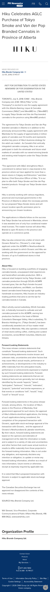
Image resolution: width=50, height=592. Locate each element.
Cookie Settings (14, 581)
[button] (25, 49)
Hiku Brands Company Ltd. (14, 538)
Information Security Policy (26, 578)
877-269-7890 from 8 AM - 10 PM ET (24, 569)
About (25, 559)
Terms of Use (7, 578)
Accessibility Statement (33, 581)
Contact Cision (25, 554)
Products (25, 557)
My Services (24, 562)
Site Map (43, 578)
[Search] (46, 4)
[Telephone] (40, 4)
